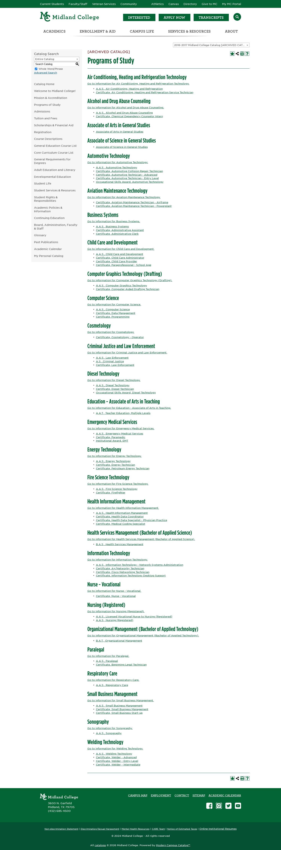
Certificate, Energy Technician (115, 464)
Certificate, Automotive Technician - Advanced (126, 174)
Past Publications (46, 242)
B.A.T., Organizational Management (119, 640)
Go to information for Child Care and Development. (120, 249)
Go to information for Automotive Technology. (117, 162)
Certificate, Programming (112, 316)
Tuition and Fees (45, 118)
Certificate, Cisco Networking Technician (122, 572)
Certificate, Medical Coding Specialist (120, 523)
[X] (228, 806)
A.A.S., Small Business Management (119, 705)
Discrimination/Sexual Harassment (100, 829)
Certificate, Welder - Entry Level (117, 761)
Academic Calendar (48, 249)
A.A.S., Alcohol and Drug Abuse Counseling (124, 112)
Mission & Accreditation (50, 97)
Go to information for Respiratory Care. (113, 680)
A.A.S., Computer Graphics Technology (121, 285)
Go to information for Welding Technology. (115, 748)
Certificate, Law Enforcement (115, 365)
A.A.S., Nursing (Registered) (114, 620)
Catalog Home (44, 84)
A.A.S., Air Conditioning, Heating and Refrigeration (129, 88)
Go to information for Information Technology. (117, 559)
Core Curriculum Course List (53, 152)
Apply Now (174, 18)
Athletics (157, 4)
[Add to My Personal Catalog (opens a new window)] (232, 54)
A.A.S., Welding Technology (114, 753)
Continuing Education (49, 218)
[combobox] (211, 45)
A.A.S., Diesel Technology (112, 385)
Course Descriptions (48, 138)
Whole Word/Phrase (51, 68)
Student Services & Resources (55, 190)
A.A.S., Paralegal (107, 661)
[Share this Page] (237, 54)
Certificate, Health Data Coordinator (120, 516)
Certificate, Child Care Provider (116, 261)
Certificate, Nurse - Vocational (116, 596)
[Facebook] (209, 806)
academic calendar (225, 795)
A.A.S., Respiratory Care (112, 685)
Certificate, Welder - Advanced (116, 757)
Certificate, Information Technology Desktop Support (131, 575)
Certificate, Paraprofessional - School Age (123, 265)
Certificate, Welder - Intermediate (118, 764)
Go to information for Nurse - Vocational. (114, 590)
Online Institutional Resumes (218, 828)
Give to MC (209, 4)
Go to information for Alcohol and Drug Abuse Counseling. (125, 107)
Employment (161, 795)
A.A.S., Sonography (109, 733)
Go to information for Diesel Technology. (113, 380)
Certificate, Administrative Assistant (120, 230)
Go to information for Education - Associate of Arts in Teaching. (129, 408)
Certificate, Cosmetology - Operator (120, 337)
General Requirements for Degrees (52, 161)
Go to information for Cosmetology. (110, 332)
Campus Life (142, 31)
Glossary (40, 235)
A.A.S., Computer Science (113, 309)
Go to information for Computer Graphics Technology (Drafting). (129, 280)
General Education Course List (55, 145)
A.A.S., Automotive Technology (116, 167)
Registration (42, 132)
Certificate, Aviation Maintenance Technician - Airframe (132, 202)
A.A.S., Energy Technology (113, 461)
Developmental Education (52, 176)
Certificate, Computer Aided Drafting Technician (127, 289)
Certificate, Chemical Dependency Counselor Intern (129, 116)
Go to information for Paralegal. (108, 656)
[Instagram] (219, 806)
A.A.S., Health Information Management (122, 512)
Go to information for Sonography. (110, 728)
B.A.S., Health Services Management (119, 544)
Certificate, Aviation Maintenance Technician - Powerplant (134, 206)
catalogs (100, 845)
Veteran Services (104, 4)
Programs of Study (47, 104)
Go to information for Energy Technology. (114, 456)
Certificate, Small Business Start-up (119, 712)
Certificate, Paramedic (110, 437)
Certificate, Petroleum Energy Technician (122, 468)
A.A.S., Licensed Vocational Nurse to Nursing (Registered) (134, 616)
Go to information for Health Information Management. (123, 508)
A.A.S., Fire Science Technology (116, 489)
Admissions (42, 111)
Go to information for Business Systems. (113, 221)
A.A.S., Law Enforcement (112, 357)
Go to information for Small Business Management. (120, 700)
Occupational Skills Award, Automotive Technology (129, 181)
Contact (182, 795)
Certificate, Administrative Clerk (117, 233)
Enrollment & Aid (98, 31)
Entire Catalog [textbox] (44, 59)
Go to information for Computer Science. (114, 304)
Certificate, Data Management (115, 313)
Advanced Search (45, 72)
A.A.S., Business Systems (112, 226)
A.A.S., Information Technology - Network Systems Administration (139, 564)
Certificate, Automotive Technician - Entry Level (127, 178)
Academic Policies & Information (48, 209)
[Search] (237, 17)
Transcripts (211, 18)
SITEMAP (198, 795)
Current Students (52, 4)
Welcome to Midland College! (55, 91)
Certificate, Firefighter (110, 492)
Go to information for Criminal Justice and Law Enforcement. (127, 352)
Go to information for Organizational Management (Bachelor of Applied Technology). (143, 635)
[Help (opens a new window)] (247, 54)
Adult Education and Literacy (54, 169)
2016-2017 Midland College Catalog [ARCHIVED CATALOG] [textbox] (211, 45)
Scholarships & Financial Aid (53, 125)
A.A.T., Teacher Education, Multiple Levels (123, 413)
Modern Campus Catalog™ (173, 845)
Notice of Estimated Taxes (182, 829)
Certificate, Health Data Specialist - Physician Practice (131, 520)
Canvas (173, 4)
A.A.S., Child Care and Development (119, 254)
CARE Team (158, 829)
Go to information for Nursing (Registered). (116, 611)
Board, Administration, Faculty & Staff (55, 226)
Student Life (42, 183)
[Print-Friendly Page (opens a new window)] (242, 54)
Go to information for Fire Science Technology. (118, 483)
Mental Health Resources (135, 829)
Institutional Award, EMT (112, 440)
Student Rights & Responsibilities (46, 199)
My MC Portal (231, 4)
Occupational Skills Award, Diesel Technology (126, 392)
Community (128, 4)
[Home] (69, 17)
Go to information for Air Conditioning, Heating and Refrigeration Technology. (138, 83)
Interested (139, 18)
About (231, 31)
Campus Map (137, 795)
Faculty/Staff (78, 4)
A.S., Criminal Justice (110, 361)
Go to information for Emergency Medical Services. (120, 428)
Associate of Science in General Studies (122, 147)
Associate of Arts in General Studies (119, 131)
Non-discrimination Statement (61, 829)
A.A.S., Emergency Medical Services (119, 433)
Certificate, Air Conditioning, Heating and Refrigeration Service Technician (144, 92)
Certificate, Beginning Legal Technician (121, 664)
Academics (54, 31)
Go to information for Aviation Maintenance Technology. (124, 197)
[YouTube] (238, 806)
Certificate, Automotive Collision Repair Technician (129, 171)
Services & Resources (189, 31)
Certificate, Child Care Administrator (120, 257)
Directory (190, 4)
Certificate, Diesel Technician (115, 389)
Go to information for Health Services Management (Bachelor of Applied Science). (141, 539)
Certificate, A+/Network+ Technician (120, 568)
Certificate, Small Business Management (122, 709)
